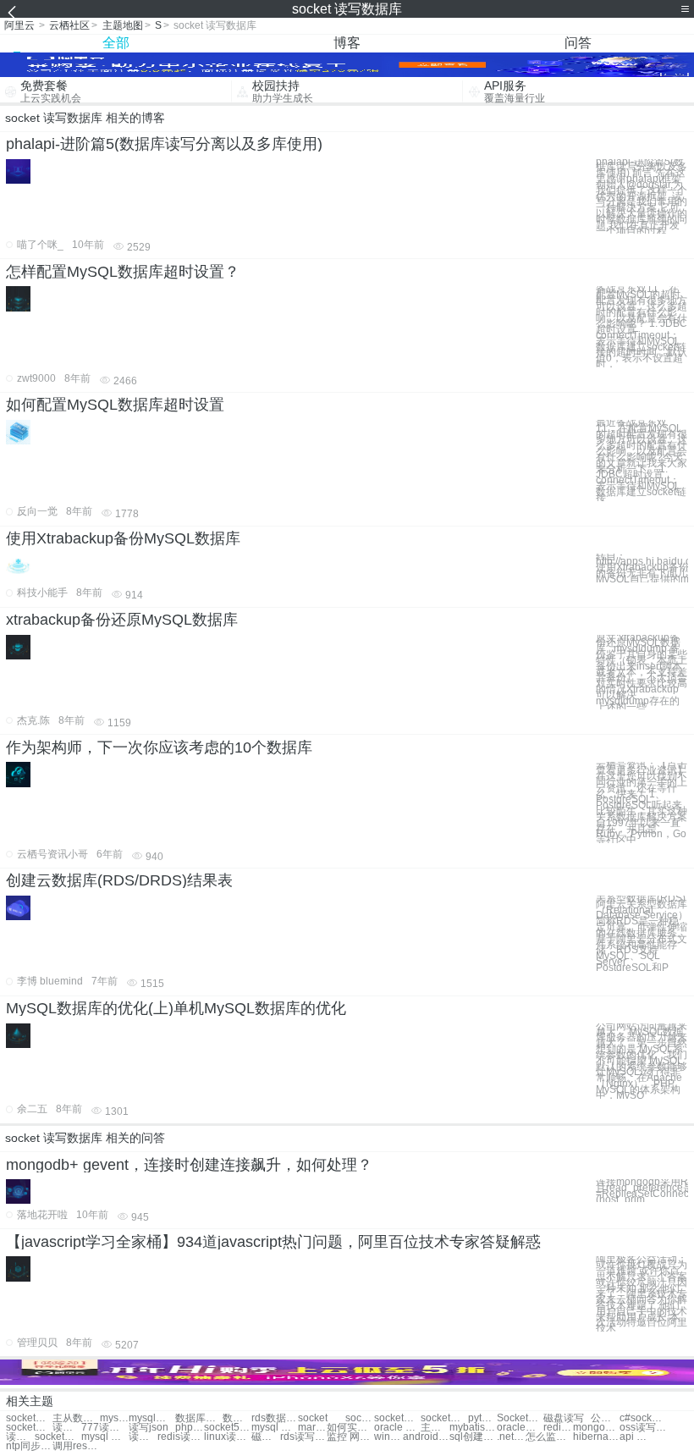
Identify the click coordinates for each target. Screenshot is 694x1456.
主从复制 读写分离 (435, 1427)
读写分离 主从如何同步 (143, 1437)
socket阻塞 (359, 1418)
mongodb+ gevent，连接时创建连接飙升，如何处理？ (189, 1164)
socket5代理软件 (227, 1427)
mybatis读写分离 (472, 1427)
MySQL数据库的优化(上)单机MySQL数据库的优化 (176, 1008)
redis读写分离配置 (180, 1437)
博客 (347, 43)
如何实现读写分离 (350, 1427)
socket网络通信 (29, 1427)
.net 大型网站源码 (511, 1437)
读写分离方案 (66, 1427)
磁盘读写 (563, 1418)
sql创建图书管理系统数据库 (472, 1437)
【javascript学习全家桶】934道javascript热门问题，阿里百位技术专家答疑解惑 (273, 1241)
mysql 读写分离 (274, 1427)
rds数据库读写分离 (274, 1418)
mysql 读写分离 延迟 (104, 1437)
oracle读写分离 (520, 1427)
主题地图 (122, 25)
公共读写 (605, 1418)
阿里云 (19, 25)
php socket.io (189, 1427)
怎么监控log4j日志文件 (549, 1437)
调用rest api (75, 1446)
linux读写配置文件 (227, 1437)
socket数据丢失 (29, 1418)
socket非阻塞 (444, 1418)
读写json (148, 1427)
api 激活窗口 (634, 1437)
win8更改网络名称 (388, 1437)
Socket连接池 (520, 1418)
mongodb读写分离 (596, 1427)
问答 (578, 43)
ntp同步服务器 (29, 1446)
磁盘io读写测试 (265, 1437)
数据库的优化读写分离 (237, 1418)
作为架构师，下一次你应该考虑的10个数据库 (159, 747)
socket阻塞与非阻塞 (58, 1437)
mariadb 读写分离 (312, 1427)
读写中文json (20, 1437)
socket (313, 1418)
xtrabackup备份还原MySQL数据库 (122, 619)
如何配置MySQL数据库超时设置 (115, 404)
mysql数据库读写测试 (152, 1418)
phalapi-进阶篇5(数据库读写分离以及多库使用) (164, 143)
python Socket (482, 1418)
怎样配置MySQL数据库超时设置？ (123, 271)
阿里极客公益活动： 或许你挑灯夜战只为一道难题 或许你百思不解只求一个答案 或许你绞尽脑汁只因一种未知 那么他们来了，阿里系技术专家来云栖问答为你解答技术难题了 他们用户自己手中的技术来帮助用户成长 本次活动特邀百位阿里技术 (641, 1294)
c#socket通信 (643, 1418)
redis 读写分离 (557, 1427)
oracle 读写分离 (397, 1427)
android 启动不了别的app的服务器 (426, 1437)
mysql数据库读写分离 (114, 1418)
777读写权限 (104, 1427)
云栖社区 (69, 25)
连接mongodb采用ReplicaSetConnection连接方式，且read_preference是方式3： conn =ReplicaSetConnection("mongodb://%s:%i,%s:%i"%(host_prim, (642, 1190)
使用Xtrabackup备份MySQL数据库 (123, 538)
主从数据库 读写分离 (75, 1418)
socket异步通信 (397, 1418)
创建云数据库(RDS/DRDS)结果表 (119, 880)
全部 (115, 43)
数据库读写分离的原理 (198, 1418)
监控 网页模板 (350, 1437)
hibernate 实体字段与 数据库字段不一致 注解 (596, 1437)
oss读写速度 (643, 1427)
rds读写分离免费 (303, 1437)
